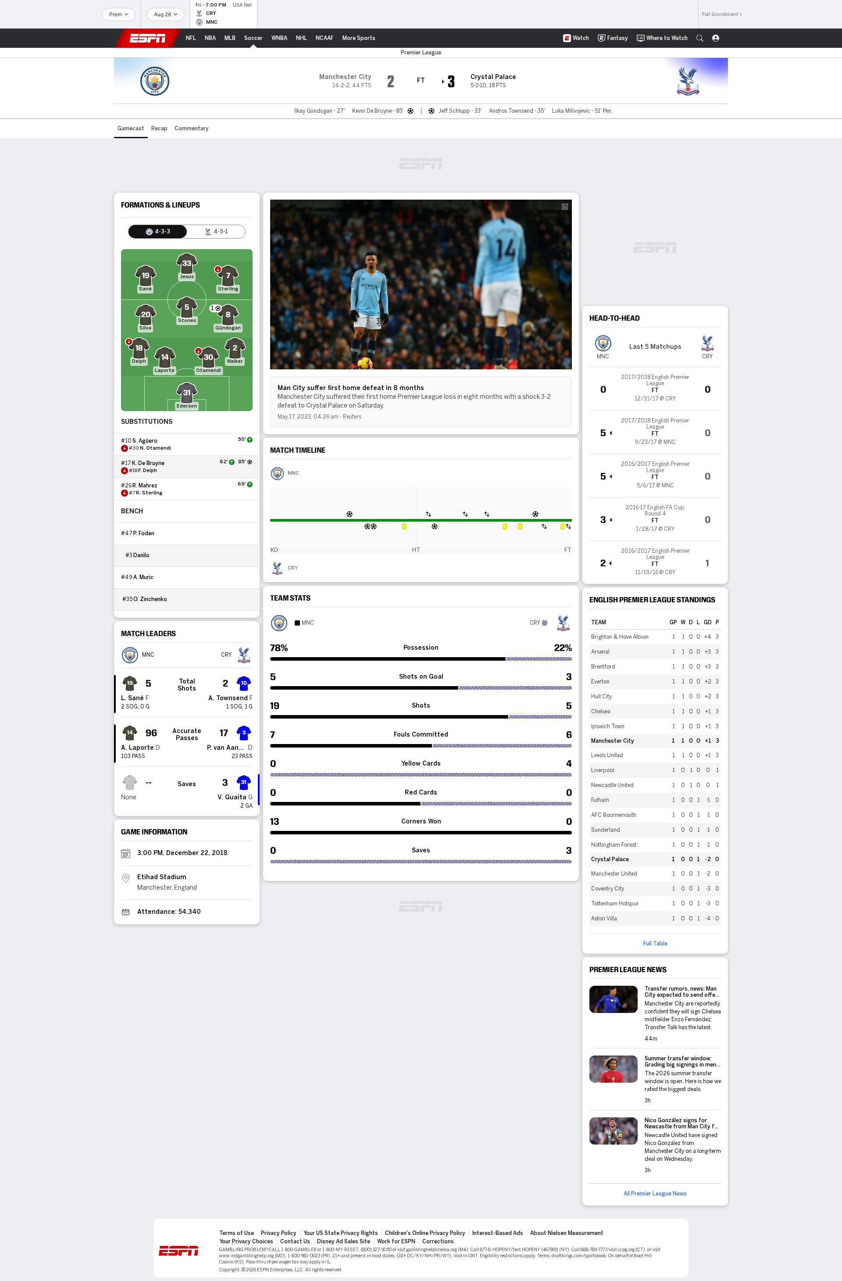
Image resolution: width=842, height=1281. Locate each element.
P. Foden (143, 533)
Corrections (438, 1241)
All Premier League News (655, 1194)
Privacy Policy (278, 1233)
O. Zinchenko (150, 599)
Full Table (655, 944)
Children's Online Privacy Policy (425, 1233)
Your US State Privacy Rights (340, 1233)
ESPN (148, 38)
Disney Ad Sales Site (343, 1241)
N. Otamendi (155, 448)
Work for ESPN (396, 1241)
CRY (293, 568)
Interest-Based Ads (497, 1233)
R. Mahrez (144, 486)
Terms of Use (236, 1233)
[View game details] (655, 388)
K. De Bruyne (148, 463)
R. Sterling (149, 493)
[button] (699, 38)
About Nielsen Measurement (566, 1233)
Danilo (141, 555)
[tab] (157, 231)
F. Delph (147, 470)
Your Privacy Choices (246, 1241)
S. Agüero (144, 441)
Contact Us (295, 1241)
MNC (293, 473)
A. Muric (143, 577)
